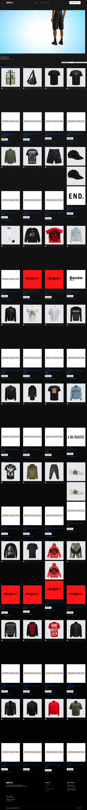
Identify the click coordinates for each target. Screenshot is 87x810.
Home (1, 59)
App (48, 2)
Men (4, 59)
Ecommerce (47, 785)
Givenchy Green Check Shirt (8, 212)
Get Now (4, 139)
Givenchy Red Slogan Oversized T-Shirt (53, 686)
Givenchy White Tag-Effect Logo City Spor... (75, 524)
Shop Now (4, 57)
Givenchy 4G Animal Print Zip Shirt (75, 764)
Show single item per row (6, 66)
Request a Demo (75, 2)
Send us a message (71, 786)
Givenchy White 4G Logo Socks (8, 291)
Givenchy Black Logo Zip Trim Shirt (31, 764)
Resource (42, 2)
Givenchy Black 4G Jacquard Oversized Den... (74, 686)
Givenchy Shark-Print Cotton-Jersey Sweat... (10, 607)
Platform (36, 2)
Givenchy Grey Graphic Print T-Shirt (75, 134)
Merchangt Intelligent (49, 788)
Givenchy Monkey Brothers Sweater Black (31, 292)
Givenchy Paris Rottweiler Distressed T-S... (54, 292)
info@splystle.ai (9, 801)
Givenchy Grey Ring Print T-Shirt (30, 212)
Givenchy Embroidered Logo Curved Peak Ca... (75, 208)
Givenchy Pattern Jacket (73, 291)
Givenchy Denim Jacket (72, 449)
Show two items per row (19, 66)
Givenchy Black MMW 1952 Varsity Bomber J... (9, 450)
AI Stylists (47, 790)
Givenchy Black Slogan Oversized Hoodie (31, 686)
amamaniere (70, 447)
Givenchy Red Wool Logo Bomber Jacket (53, 765)
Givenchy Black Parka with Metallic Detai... (31, 450)
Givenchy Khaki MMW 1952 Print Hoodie (30, 529)
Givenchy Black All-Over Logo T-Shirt (54, 134)
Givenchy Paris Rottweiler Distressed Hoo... (54, 603)
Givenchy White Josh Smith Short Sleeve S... (53, 371)
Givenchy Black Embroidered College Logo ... (10, 371)
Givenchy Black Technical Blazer (9, 764)
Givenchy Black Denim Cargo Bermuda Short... (11, 54)
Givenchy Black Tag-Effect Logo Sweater (74, 371)
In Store (46, 787)
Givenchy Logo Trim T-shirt (29, 607)
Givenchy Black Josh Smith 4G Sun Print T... (53, 450)
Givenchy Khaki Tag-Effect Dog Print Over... (10, 529)
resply (24, 290)
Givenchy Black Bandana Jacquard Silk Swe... (9, 686)
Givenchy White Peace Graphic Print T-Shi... (32, 371)
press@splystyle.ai (10, 797)
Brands (7, 59)
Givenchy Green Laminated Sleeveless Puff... (7, 134)
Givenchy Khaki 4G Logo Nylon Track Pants (54, 529)
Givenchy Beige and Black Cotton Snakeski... (75, 607)
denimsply (69, 290)
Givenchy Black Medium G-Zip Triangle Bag (30, 134)
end (68, 206)
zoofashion (4, 132)
